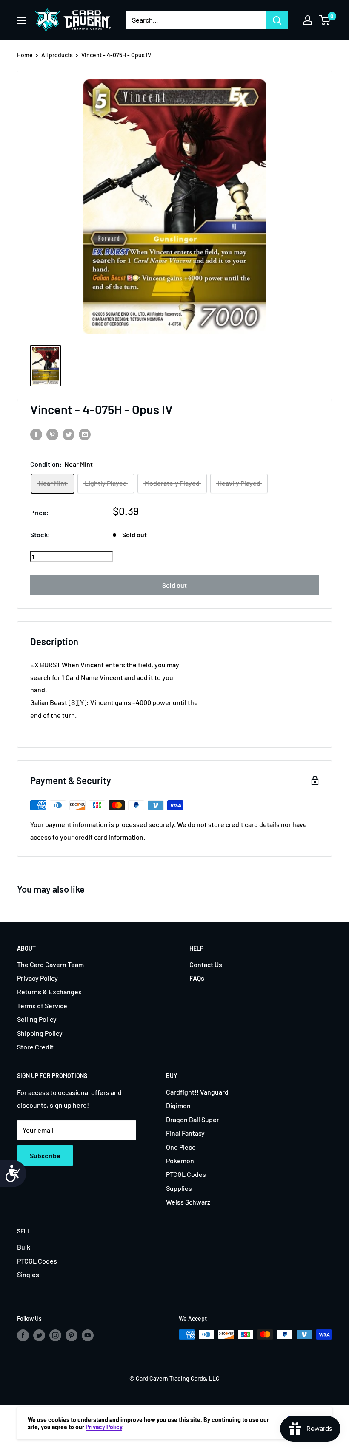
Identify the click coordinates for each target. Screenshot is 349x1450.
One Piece (181, 1147)
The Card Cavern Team (50, 964)
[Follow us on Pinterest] (71, 1335)
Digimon (178, 1105)
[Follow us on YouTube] (88, 1335)
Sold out (174, 585)
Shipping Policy (40, 1033)
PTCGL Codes (186, 1174)
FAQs (196, 978)
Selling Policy (37, 1019)
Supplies (179, 1188)
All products (57, 55)
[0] (325, 20)
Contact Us (205, 964)
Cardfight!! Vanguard (197, 1092)
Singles (28, 1274)
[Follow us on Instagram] (55, 1335)
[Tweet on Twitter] (68, 433)
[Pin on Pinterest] (52, 433)
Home (25, 55)
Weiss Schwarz (188, 1202)
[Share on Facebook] (36, 433)
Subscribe (45, 1155)
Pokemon (180, 1161)
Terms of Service (42, 1005)
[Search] (277, 20)
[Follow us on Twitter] (39, 1335)
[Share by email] (85, 433)
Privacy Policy (37, 978)
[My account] (307, 20)
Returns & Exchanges (49, 991)
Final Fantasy (185, 1133)
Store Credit (35, 1047)
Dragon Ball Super (192, 1119)
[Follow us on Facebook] (23, 1335)
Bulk (23, 1247)
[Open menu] (21, 20)
